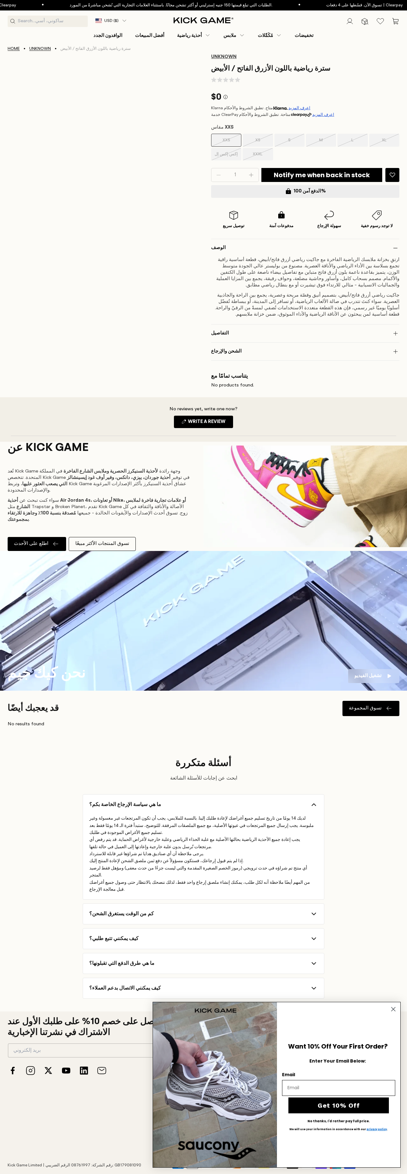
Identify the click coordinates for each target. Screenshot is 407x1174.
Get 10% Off (339, 1105)
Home (14, 49)
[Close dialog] (393, 1009)
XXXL (261, 156)
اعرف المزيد (299, 108)
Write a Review (210, 423)
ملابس (230, 35)
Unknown (40, 49)
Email (288, 1074)
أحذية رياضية (189, 35)
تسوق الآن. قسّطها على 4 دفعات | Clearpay (338, 5)
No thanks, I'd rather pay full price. (338, 1121)
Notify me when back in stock (322, 175)
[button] (194, 35)
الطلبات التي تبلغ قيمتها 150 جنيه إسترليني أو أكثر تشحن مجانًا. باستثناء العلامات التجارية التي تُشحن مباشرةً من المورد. (144, 5)
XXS (230, 142)
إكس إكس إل (226, 156)
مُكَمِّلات (265, 35)
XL (389, 142)
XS (262, 142)
